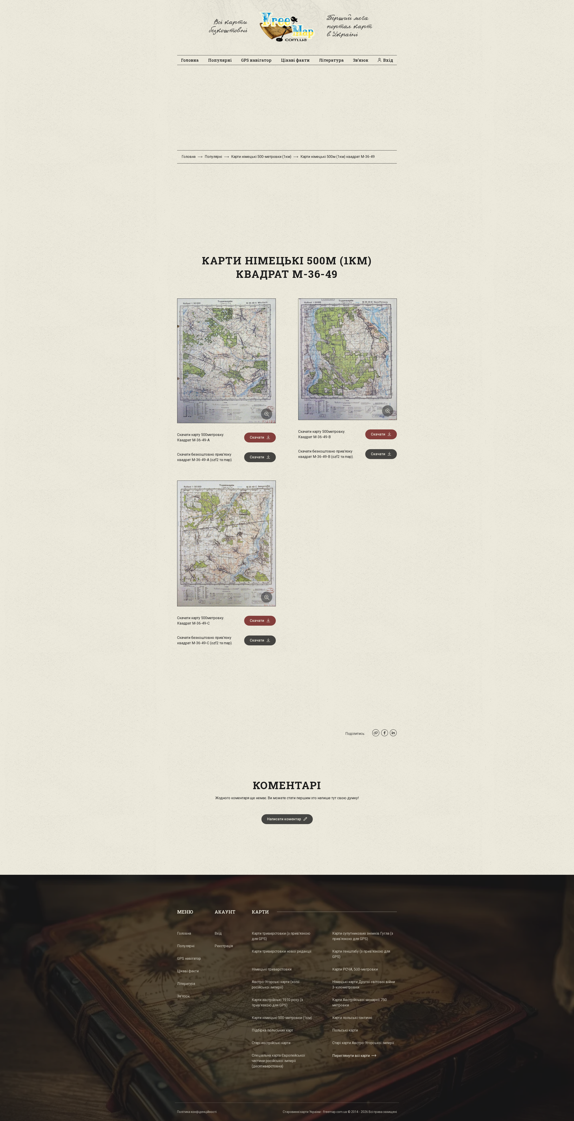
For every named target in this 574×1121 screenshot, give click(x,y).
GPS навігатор (256, 60)
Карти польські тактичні (352, 1018)
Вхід (388, 60)
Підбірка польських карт (272, 1030)
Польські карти (345, 1030)
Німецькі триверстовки (271, 969)
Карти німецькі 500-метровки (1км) (261, 157)
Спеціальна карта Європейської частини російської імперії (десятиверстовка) (278, 1060)
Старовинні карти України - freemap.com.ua (315, 1112)
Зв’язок (360, 60)
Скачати (257, 437)
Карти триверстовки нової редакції (281, 951)
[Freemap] (287, 26)
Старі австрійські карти (271, 1043)
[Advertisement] (287, 109)
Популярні (220, 60)
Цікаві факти (295, 60)
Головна (190, 60)
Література (331, 60)
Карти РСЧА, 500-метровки (355, 969)
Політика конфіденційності (197, 1112)
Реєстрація (224, 946)
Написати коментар (284, 819)
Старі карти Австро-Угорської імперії (363, 1043)
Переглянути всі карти (351, 1056)
